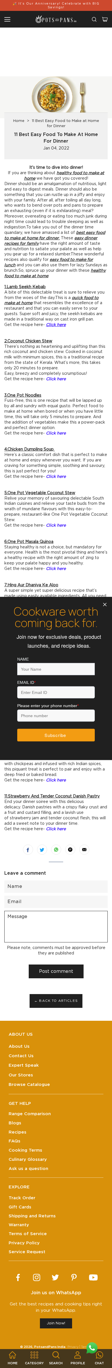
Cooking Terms (25, 1150)
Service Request (27, 1252)
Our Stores (21, 1075)
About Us (19, 1046)
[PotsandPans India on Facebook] (18, 1277)
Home (18, 121)
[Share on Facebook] (28, 850)
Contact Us (21, 1056)
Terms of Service (28, 1234)
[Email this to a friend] (84, 850)
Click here (56, 325)
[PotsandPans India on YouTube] (93, 1277)
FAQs (14, 1141)
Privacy (72, 1346)
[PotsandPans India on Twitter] (55, 1277)
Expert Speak (24, 1065)
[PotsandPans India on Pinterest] (74, 1277)
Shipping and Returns (32, 1216)
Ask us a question (28, 1169)
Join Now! (56, 1323)
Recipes (17, 1132)
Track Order (22, 1198)
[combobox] (94, 19)
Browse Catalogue (29, 1084)
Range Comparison (30, 1114)
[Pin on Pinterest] (70, 850)
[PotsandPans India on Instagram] (36, 1277)
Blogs (15, 1123)
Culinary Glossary (28, 1159)
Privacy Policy (24, 1243)
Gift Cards (20, 1207)
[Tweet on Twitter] (42, 850)
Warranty (19, 1225)
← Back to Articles (56, 1000)
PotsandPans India (49, 1346)
